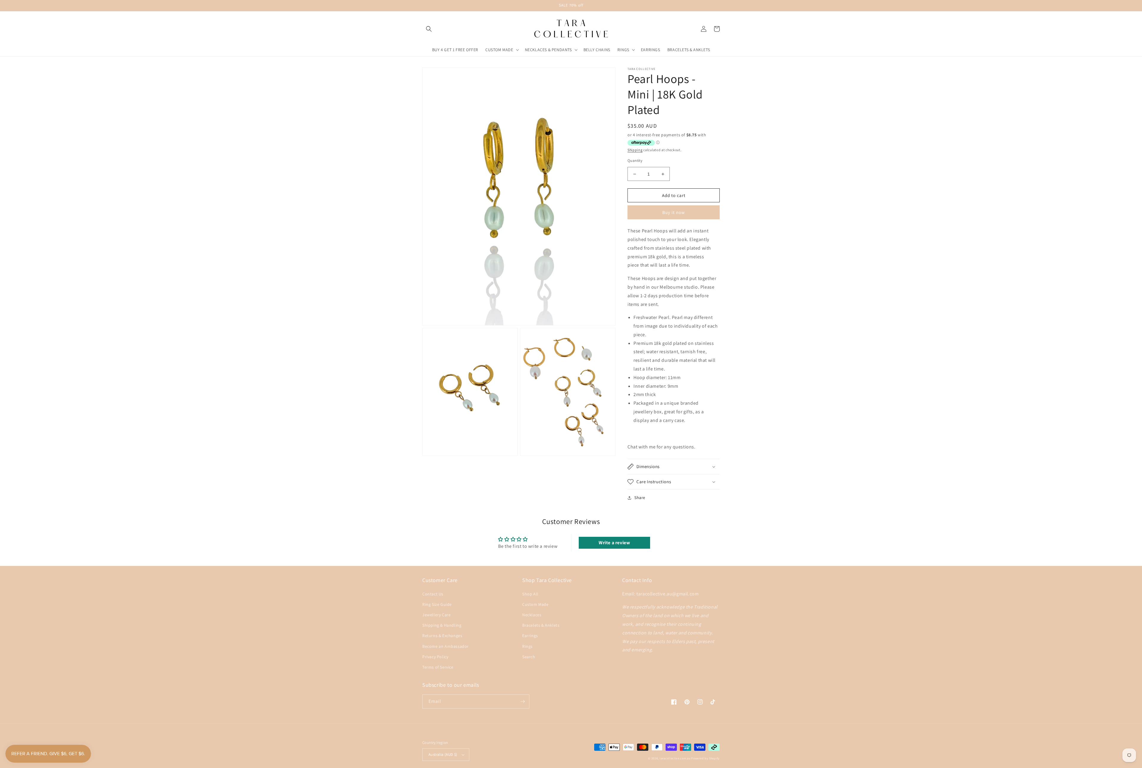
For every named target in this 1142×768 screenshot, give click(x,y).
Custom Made (535, 604)
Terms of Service (438, 667)
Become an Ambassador (445, 646)
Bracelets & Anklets (540, 625)
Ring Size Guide (437, 604)
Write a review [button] (614, 542)
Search (528, 656)
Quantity (635, 160)
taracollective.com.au (675, 758)
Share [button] (639, 497)
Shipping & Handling (441, 625)
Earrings (530, 635)
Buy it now (673, 212)
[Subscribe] (522, 701)
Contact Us (432, 594)
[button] (428, 28)
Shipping (635, 150)
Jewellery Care (436, 614)
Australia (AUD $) (443, 754)
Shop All (530, 594)
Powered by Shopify (705, 758)
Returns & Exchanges (442, 635)
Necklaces (531, 614)
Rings (527, 646)
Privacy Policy (435, 656)
